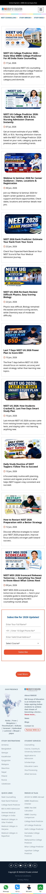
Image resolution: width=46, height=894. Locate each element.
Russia (4, 780)
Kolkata (18, 726)
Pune (14, 720)
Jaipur (11, 733)
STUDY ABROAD (25, 18)
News (27, 718)
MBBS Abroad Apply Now (29, 3)
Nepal (3, 772)
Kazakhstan (6, 756)
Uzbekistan (6, 784)
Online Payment (14, 3)
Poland (4, 776)
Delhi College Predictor (34, 829)
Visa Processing (31, 770)
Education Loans (31, 766)
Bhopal (16, 731)
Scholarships (30, 762)
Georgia (4, 752)
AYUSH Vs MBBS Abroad (34, 797)
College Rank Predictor (10, 805)
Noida (7, 720)
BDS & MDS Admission (10, 808)
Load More (23, 674)
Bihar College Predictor (34, 846)
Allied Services (30, 774)
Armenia (4, 745)
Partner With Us (32, 730)
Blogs (27, 722)
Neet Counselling (8, 797)
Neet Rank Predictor (9, 801)
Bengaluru (10, 723)
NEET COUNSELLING (8, 18)
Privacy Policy (23, 879)
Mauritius (5, 768)
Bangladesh (6, 749)
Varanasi (6, 728)
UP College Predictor (33, 825)
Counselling (29, 745)
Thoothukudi (7, 726)
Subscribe (23, 652)
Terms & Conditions (23, 876)
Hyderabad (16, 728)
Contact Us (29, 726)
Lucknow (7, 731)
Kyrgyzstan (6, 760)
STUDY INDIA (39, 18)
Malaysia (5, 764)
